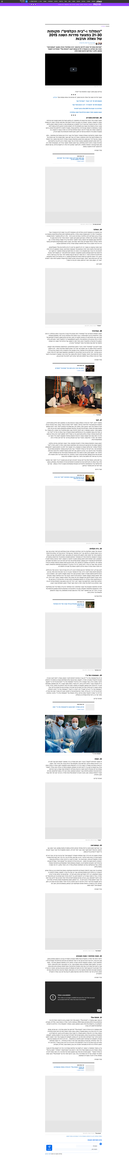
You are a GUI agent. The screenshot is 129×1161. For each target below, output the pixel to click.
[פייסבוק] (29, 4)
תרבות (78, 1)
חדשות (93, 1)
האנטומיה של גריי (82, 1136)
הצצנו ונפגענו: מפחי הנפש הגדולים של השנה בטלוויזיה (86, 112)
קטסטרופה (75, 1136)
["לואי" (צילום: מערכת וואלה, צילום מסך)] (73, 515)
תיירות (55, 1)
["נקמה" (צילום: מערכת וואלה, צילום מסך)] (73, 812)
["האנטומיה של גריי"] (73, 735)
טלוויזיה (90, 4)
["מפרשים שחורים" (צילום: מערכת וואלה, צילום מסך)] (73, 196)
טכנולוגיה (50, 1)
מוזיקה (81, 4)
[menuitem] (92, 1)
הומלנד (100, 1136)
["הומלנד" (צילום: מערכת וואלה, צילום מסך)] (73, 297)
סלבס (73, 1)
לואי (93, 1136)
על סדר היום (72, 4)
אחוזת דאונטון (69, 1136)
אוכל (65, 1)
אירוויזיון (85, 4)
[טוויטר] (31, 4)
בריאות (61, 1)
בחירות (83, 1)
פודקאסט (66, 4)
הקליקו (55, 97)
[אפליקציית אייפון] (33, 4)
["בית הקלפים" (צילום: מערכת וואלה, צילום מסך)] (73, 642)
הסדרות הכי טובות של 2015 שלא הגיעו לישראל (88, 108)
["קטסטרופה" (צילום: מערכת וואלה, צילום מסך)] (73, 922)
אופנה (44, 1)
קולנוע (77, 4)
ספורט (88, 1)
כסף (70, 1)
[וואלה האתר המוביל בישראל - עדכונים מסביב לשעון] (99, 1)
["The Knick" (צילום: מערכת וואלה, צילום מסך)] (73, 1105)
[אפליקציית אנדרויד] (35, 4)
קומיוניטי (96, 1136)
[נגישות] (2, 1)
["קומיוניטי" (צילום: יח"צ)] (73, 396)
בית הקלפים (89, 1136)
